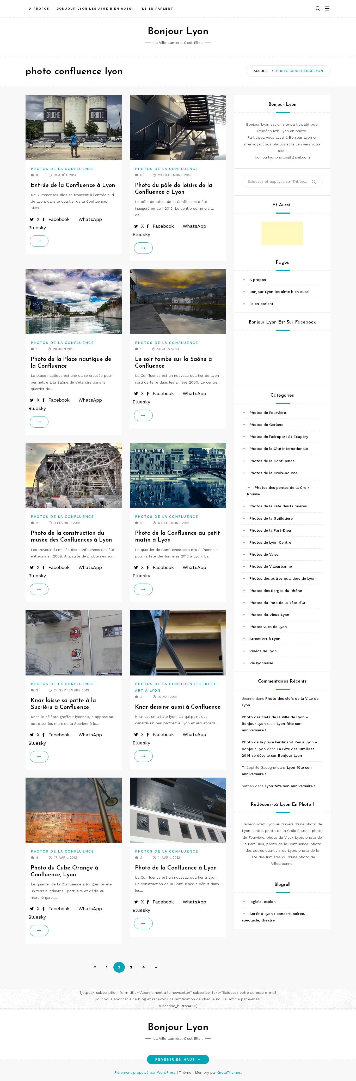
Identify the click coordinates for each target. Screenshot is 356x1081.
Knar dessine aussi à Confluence (177, 707)
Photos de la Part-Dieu (270, 530)
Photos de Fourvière (267, 412)
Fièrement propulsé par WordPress (145, 1072)
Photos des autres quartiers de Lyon (282, 578)
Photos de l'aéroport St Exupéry (278, 436)
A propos (39, 8)
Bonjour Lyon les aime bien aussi (95, 8)
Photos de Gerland (266, 424)
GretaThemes (229, 1072)
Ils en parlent (157, 8)
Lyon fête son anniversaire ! (290, 786)
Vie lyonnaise (261, 663)
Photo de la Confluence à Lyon (176, 868)
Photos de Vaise (263, 554)
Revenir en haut (175, 1059)
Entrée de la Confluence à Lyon (73, 186)
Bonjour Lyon (178, 32)
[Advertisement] (282, 233)
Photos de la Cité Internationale (278, 448)
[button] (318, 8)
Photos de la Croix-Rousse (273, 473)
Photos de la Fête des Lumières (278, 506)
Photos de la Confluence (62, 169)
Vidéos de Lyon (263, 651)
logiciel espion (262, 902)
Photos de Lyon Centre (270, 542)
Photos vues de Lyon (268, 627)
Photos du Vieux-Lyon (269, 615)
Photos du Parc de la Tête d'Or (277, 603)
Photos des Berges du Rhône (275, 591)
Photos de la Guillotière (271, 518)
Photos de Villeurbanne (270, 566)
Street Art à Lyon (264, 639)
